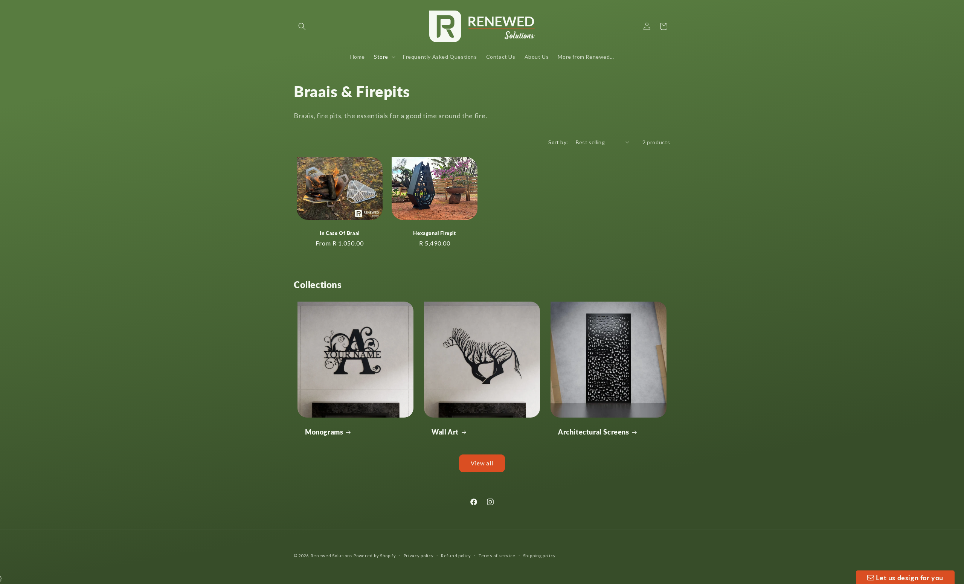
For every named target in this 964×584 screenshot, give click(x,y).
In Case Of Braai (340, 233)
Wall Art (445, 432)
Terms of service (497, 555)
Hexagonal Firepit (434, 233)
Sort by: (558, 142)
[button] (302, 26)
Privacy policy (419, 555)
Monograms (324, 432)
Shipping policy (539, 555)
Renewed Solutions (332, 555)
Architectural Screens (593, 432)
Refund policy (456, 555)
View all (482, 463)
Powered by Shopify (375, 555)
